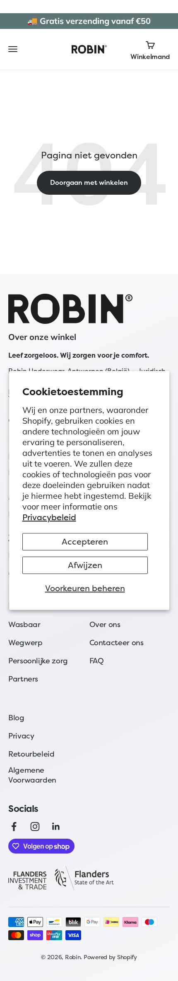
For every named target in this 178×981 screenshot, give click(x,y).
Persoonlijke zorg (38, 660)
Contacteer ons (116, 642)
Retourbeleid (31, 754)
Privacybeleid (49, 517)
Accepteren (85, 541)
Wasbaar (24, 624)
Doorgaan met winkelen (89, 182)
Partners (23, 679)
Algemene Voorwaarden (32, 775)
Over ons (104, 624)
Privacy (21, 735)
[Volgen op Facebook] (13, 826)
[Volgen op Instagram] (35, 826)
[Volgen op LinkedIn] (56, 826)
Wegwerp (25, 642)
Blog (16, 717)
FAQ (96, 660)
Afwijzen (85, 565)
